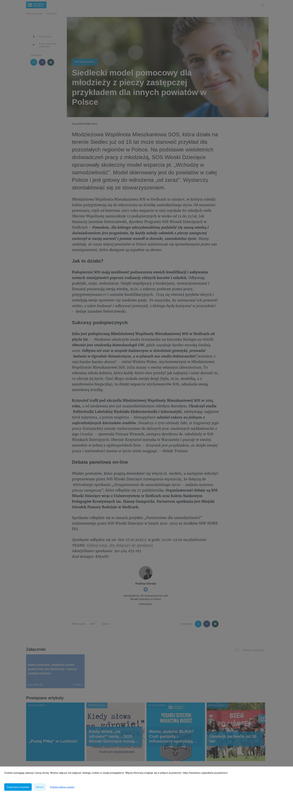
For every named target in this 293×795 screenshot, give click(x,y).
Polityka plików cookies (62, 787)
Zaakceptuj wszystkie (18, 787)
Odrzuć (40, 787)
